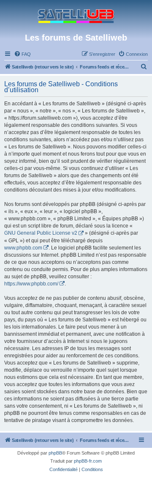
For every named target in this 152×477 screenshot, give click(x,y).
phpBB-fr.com (88, 460)
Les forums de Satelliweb (76, 37)
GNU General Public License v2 (40, 233)
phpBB (55, 452)
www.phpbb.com (23, 248)
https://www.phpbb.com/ (31, 284)
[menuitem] (22, 54)
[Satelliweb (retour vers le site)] (76, 16)
